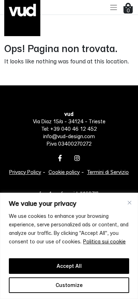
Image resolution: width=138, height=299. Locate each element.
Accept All (69, 266)
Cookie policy (64, 172)
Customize (69, 285)
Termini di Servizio (108, 172)
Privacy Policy (25, 172)
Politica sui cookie (104, 241)
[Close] (129, 202)
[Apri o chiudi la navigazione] (113, 7)
